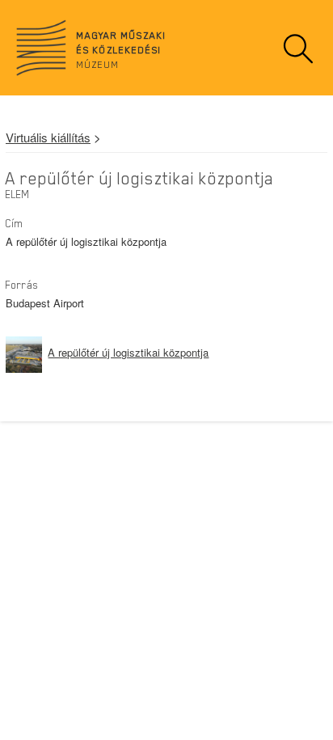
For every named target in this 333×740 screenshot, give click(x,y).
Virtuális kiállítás (48, 137)
